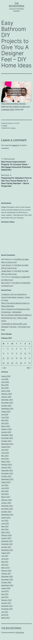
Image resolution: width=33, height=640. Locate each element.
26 (21, 363)
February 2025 (6, 429)
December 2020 (7, 576)
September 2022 (7, 514)
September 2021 (7, 550)
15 (3, 358)
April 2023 (5, 494)
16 (8, 358)
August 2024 (5, 447)
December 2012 (7, 606)
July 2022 (4, 520)
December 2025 (7, 400)
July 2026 (4, 379)
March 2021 (5, 568)
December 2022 (7, 506)
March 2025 (5, 426)
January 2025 (6, 432)
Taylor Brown (6, 265)
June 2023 (5, 488)
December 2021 (7, 541)
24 (12, 363)
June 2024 (5, 453)
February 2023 (6, 500)
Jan (4, 368)
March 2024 (5, 461)
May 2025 (4, 420)
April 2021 (4, 565)
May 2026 (4, 385)
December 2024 (7, 435)
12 (21, 353)
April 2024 (5, 459)
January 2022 (6, 538)
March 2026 (5, 391)
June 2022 (5, 523)
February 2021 (6, 570)
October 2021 (6, 547)
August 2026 (5, 376)
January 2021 (6, 573)
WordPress (20, 632)
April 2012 (4, 615)
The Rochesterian (11, 628)
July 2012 (4, 612)
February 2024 (6, 464)
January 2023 (6, 503)
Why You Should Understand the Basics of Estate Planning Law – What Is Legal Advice (16, 318)
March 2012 (5, 618)
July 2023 (4, 485)
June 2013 (5, 591)
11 (16, 353)
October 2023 (6, 476)
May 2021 (4, 562)
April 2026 (5, 388)
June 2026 (5, 382)
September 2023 (7, 479)
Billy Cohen (5, 283)
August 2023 (5, 482)
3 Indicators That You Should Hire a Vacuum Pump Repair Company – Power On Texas (15, 297)
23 (8, 363)
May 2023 (4, 491)
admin (5, 125)
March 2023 (5, 497)
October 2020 (6, 582)
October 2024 (6, 441)
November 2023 (7, 473)
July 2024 (4, 450)
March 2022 (5, 532)
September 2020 (7, 585)
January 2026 (6, 397)
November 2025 (7, 403)
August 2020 (5, 588)
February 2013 (6, 600)
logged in (15, 145)
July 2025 (4, 414)
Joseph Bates (6, 271)
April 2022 (5, 529)
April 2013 (4, 597)
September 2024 (7, 444)
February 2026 (6, 394)
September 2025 (7, 408)
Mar (28, 368)
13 (25, 353)
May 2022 (4, 526)
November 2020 (7, 579)
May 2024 (5, 456)
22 (3, 363)
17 (12, 358)
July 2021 (4, 556)
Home (13, 128)
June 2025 (5, 417)
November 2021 (7, 544)
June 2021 (5, 559)
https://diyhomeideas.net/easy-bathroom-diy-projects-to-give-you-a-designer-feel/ (15, 107)
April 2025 (5, 423)
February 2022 (6, 535)
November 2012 (7, 609)
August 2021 (5, 553)
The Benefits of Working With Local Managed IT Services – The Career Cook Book (15, 327)
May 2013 (4, 594)
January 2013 (6, 603)
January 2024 (6, 467)
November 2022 (7, 509)
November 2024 (7, 438)
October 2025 (6, 406)
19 (21, 358)
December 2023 (7, 470)
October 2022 (6, 512)
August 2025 (5, 411)
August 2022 (5, 517)
